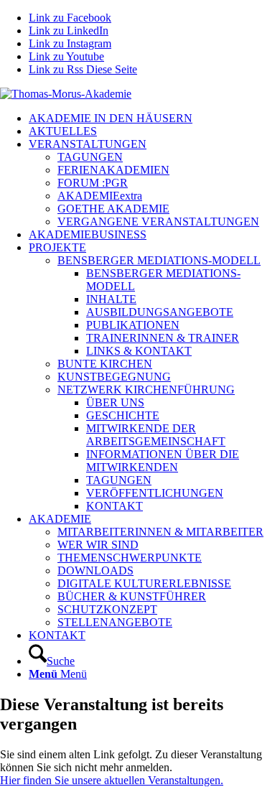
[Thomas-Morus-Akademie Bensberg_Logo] (65, 94)
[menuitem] (154, 118)
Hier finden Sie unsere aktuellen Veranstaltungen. (111, 780)
